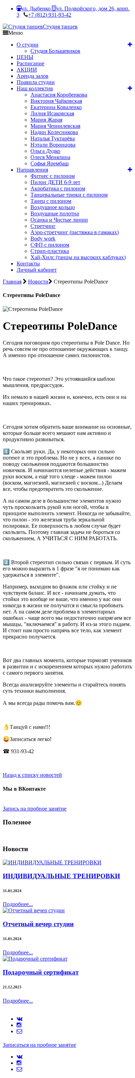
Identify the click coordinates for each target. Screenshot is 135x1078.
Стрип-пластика (49, 251)
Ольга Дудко (45, 151)
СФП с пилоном (49, 245)
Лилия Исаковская (52, 113)
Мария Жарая (46, 120)
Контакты (28, 263)
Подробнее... (18, 904)
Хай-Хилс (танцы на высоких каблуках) (78, 257)
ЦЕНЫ (25, 57)
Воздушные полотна (54, 213)
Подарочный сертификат (41, 972)
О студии (27, 45)
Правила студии (36, 82)
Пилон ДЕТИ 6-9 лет (55, 182)
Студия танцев (60, 27)
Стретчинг (43, 226)
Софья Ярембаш (49, 163)
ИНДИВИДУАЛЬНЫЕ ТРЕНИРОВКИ (61, 876)
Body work (42, 238)
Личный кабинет (37, 270)
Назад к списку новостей (32, 775)
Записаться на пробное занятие (39, 1045)
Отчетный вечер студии (38, 924)
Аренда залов (32, 76)
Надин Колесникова (54, 132)
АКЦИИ (27, 70)
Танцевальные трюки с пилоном (69, 195)
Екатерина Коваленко (56, 107)
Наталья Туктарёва (52, 138)
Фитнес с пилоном (52, 176)
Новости (38, 282)
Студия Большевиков (55, 51)
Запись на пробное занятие (34, 809)
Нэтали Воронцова (52, 145)
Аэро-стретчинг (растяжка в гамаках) (74, 232)
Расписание (30, 63)
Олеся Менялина (50, 157)
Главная (12, 282)
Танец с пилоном (50, 201)
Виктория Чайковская (56, 101)
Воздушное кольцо (52, 207)
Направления (32, 170)
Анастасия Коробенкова (58, 95)
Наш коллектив (35, 88)
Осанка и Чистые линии (59, 220)
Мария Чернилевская (55, 126)
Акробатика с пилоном (57, 188)
